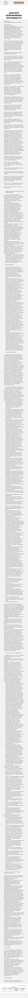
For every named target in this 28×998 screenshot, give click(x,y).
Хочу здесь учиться (18, 2)
